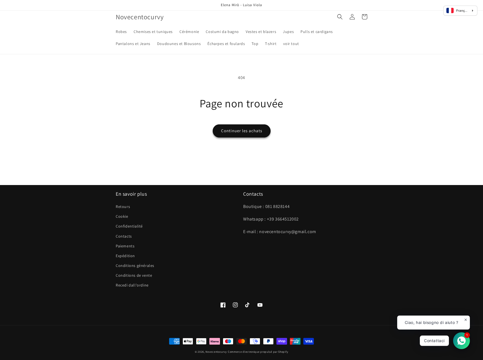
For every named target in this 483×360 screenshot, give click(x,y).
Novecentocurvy (216, 352)
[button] (340, 17)
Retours (123, 206)
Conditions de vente (134, 275)
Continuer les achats (241, 130)
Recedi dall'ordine (132, 285)
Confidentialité (129, 226)
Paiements (125, 245)
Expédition (125, 255)
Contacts (124, 236)
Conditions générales (135, 265)
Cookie (122, 216)
